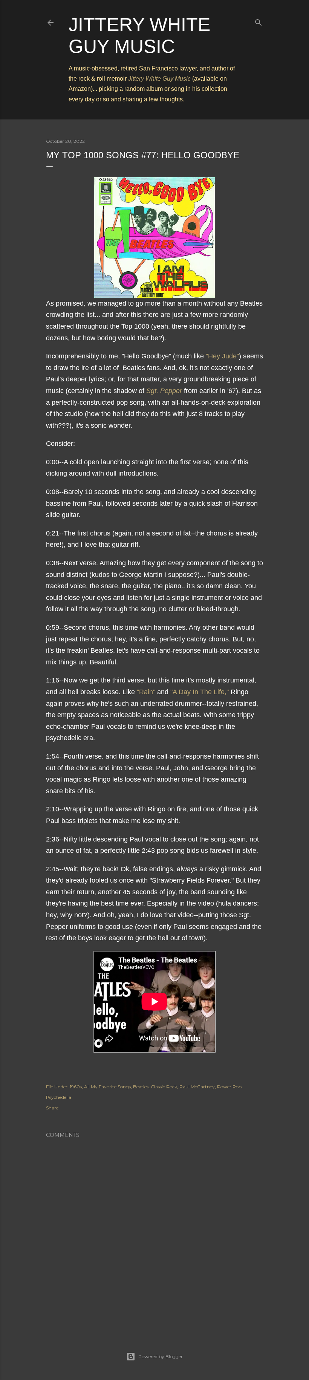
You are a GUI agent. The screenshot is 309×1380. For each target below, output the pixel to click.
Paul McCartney (197, 1086)
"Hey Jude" (222, 356)
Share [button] (52, 1108)
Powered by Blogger (160, 1356)
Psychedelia (58, 1097)
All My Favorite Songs (107, 1086)
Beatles (140, 1086)
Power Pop (229, 1086)
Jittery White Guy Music (159, 78)
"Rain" (146, 692)
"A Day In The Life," (199, 692)
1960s (76, 1086)
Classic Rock (164, 1086)
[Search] (258, 21)
